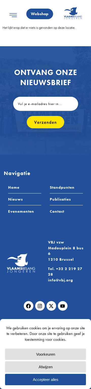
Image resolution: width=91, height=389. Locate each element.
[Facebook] (28, 306)
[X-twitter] (51, 306)
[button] (13, 15)
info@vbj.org (60, 280)
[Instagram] (40, 306)
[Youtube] (62, 306)
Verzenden (45, 122)
